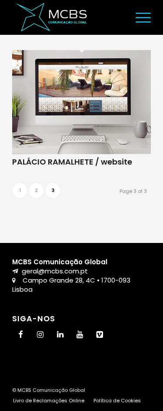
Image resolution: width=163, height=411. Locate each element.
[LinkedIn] (60, 335)
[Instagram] (40, 335)
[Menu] (139, 17)
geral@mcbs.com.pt (55, 271)
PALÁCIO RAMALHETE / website (72, 161)
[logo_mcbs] (67, 17)
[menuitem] (139, 17)
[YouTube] (80, 335)
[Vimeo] (100, 335)
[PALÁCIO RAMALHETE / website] (81, 152)
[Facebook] (20, 335)
